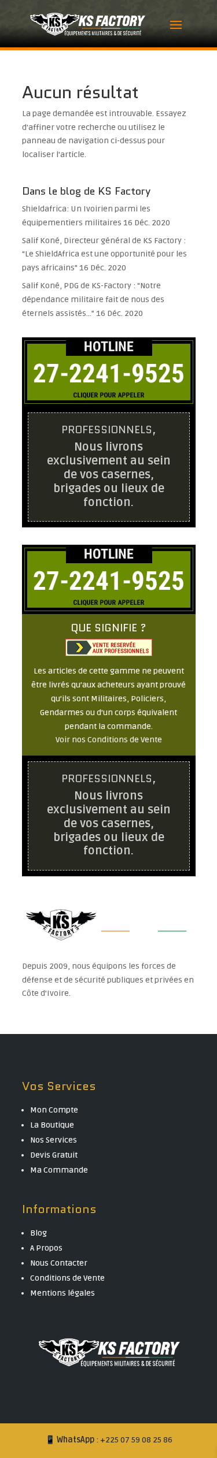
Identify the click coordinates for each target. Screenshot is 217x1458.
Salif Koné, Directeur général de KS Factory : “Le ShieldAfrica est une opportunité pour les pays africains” (104, 254)
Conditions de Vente (67, 1278)
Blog (38, 1233)
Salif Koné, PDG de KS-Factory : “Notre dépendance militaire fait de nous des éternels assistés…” (93, 299)
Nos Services (53, 1140)
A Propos (46, 1248)
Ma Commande (59, 1170)
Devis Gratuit (54, 1155)
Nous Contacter (58, 1263)
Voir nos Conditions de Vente (109, 740)
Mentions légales (62, 1293)
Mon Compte (54, 1110)
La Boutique (52, 1125)
